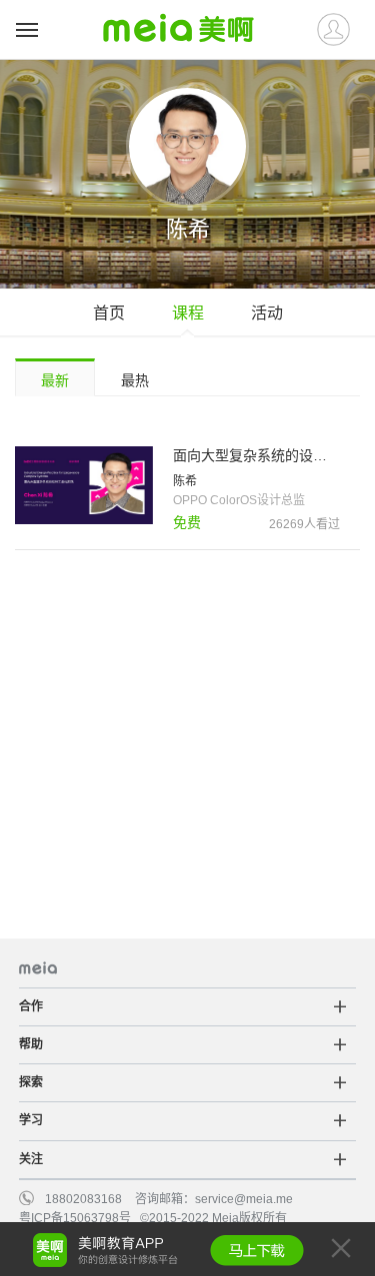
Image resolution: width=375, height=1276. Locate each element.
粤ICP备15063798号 (75, 1218)
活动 (267, 313)
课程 (188, 313)
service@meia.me (244, 1199)
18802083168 (83, 1199)
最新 (55, 380)
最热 (135, 380)
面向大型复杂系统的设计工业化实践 (256, 455)
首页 (109, 313)
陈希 (185, 481)
